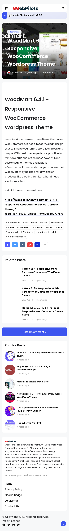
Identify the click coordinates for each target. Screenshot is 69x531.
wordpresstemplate (47, 232)
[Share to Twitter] (15, 244)
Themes (39, 227)
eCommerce (14, 32)
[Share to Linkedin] (23, 244)
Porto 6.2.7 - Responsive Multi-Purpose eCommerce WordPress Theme (41, 272)
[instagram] (13, 525)
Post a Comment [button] (34, 332)
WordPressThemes (17, 236)
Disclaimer (11, 501)
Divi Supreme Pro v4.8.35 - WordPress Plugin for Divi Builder (37, 409)
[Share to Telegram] (37, 244)
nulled (44, 222)
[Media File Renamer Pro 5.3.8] (10, 15)
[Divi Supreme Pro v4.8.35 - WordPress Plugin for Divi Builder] (10, 411)
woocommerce (54, 227)
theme (11, 227)
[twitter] (8, 525)
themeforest (24, 227)
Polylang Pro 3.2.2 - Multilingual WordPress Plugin (34, 368)
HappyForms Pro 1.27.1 (29, 422)
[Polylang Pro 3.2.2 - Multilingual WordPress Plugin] (10, 370)
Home (8, 484)
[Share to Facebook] (7, 244)
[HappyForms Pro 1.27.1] (10, 425)
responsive (57, 222)
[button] (6, 8)
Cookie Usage (13, 495)
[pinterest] (18, 525)
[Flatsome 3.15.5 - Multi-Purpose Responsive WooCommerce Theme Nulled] (12, 312)
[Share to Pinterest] (30, 244)
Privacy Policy (13, 489)
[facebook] (3, 525)
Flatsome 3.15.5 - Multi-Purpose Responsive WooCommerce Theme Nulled (42, 311)
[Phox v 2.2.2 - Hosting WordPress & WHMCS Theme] (10, 356)
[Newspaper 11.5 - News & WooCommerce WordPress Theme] (10, 397)
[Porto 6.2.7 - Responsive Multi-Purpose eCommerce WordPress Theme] (12, 273)
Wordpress (28, 232)
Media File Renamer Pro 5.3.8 (27, 15)
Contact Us (12, 506)
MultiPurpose (31, 222)
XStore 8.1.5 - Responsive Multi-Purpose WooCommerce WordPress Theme (43, 292)
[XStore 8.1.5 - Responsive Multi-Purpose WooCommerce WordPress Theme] (12, 292)
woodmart (13, 232)
